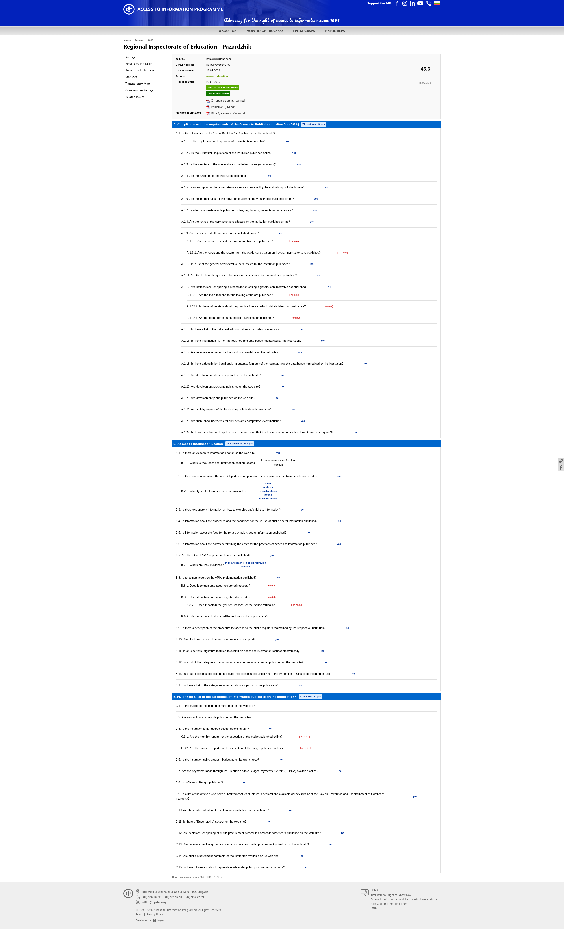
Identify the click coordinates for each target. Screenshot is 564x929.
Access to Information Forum (389, 903)
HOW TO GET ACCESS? (265, 30)
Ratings (130, 57)
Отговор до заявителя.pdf (228, 100)
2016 (150, 40)
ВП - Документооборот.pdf (228, 113)
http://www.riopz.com (218, 59)
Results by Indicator (138, 64)
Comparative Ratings (139, 90)
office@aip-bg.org (154, 902)
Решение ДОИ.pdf (223, 107)
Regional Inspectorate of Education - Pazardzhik (187, 46)
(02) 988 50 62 (151, 897)
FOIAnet (375, 908)
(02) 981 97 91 (173, 897)
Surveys (139, 40)
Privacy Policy (155, 914)
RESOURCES (335, 30)
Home (127, 40)
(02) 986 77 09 (195, 897)
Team (139, 914)
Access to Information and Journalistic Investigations (404, 899)
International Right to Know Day (391, 895)
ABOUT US (227, 30)
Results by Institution (139, 70)
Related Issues (134, 97)
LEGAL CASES (304, 30)
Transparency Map (137, 83)
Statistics (131, 77)
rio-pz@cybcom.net (218, 64)
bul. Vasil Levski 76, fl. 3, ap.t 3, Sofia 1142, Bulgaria (175, 892)
